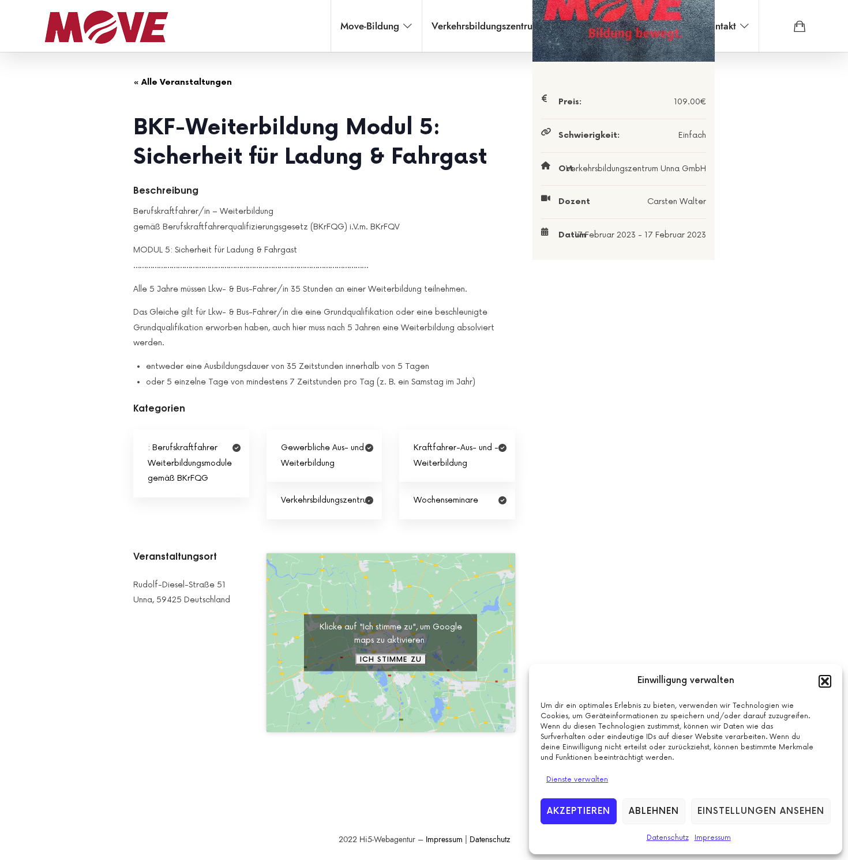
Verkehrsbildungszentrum (327, 500)
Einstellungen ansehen (760, 811)
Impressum (713, 837)
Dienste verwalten (577, 779)
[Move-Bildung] (106, 26)
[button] (825, 681)
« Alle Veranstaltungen (182, 82)
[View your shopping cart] (800, 26)
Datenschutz (668, 837)
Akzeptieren (578, 811)
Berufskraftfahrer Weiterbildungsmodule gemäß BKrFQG (190, 463)
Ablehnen (654, 811)
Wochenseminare (446, 500)
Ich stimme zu (391, 659)
